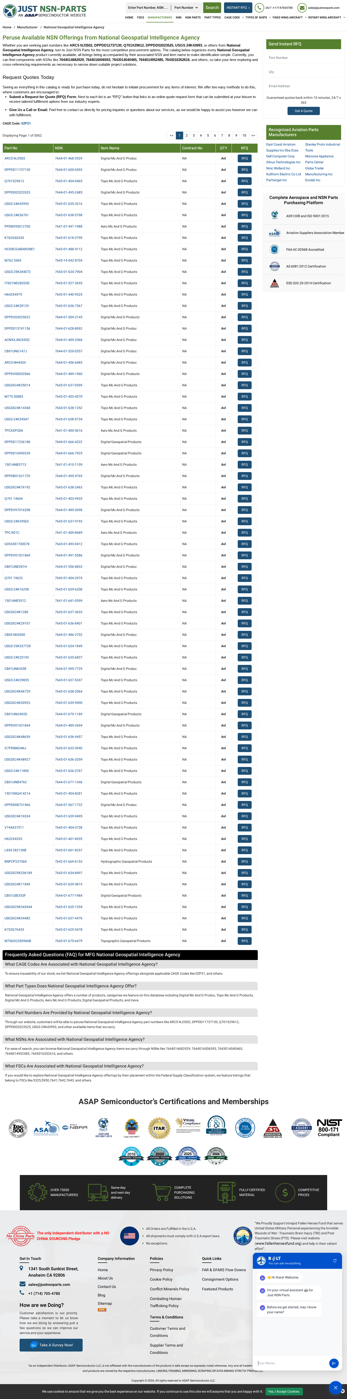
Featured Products (217, 1289)
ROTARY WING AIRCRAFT (324, 17)
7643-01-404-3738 (68, 827)
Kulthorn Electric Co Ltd (283, 174)
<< (172, 135)
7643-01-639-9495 (68, 816)
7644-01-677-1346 (68, 782)
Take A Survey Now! (56, 1345)
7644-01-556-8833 (68, 566)
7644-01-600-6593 (68, 169)
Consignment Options (220, 1279)
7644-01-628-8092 (68, 328)
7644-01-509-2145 (68, 317)
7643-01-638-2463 (68, 487)
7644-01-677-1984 (68, 895)
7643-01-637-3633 (68, 612)
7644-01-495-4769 (68, 476)
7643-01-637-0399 (68, 385)
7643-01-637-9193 (68, 521)
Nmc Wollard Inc (278, 168)
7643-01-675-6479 (68, 940)
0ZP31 (26, 123)
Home (129, 17)
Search (212, 7)
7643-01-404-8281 (68, 793)
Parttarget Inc (276, 180)
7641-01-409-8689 (68, 532)
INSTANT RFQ (237, 7)
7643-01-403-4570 (68, 396)
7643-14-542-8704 (68, 260)
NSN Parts (193, 17)
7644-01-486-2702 (68, 634)
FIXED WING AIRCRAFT (288, 17)
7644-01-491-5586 (68, 555)
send (334, 1363)
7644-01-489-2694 (68, 725)
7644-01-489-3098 (68, 510)
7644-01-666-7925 (68, 453)
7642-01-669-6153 (68, 861)
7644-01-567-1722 (68, 804)
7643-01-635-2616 (68, 203)
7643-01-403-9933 (68, 498)
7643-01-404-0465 (68, 181)
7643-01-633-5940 (68, 748)
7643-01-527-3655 (68, 283)
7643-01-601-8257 (68, 850)
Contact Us (107, 1287)
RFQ (244, 158)
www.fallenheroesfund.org (278, 1243)
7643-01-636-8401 (68, 623)
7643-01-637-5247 (68, 680)
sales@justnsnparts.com (49, 1284)
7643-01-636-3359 (68, 759)
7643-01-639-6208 (68, 589)
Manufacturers (160, 17)
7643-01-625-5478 (68, 929)
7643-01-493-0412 (68, 544)
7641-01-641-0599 (68, 600)
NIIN (179, 17)
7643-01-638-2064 (68, 691)
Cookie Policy (161, 1279)
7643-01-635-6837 (68, 657)
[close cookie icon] (343, 1391)
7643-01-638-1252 (68, 407)
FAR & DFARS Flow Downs (224, 1270)
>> (253, 135)
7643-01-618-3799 (68, 237)
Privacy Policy (161, 1270)
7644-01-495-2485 (68, 192)
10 (244, 135)
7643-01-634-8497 (68, 872)
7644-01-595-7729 (68, 668)
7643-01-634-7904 (68, 271)
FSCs (140, 17)
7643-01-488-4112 (68, 249)
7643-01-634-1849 (68, 646)
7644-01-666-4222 (68, 441)
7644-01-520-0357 (68, 351)
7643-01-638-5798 (68, 215)
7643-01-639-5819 (68, 884)
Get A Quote (304, 110)
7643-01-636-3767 (68, 770)
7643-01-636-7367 (68, 305)
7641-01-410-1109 (68, 464)
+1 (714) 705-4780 (44, 1293)
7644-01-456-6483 (68, 362)
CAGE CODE (232, 17)
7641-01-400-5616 (68, 430)
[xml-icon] (102, 1310)
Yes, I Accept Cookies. (284, 1391)
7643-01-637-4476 (68, 918)
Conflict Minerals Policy (169, 1289)
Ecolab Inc (312, 180)
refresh (335, 1261)
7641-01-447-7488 (68, 226)
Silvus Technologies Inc (283, 162)
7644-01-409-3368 (68, 339)
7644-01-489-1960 (68, 373)
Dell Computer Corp (280, 156)
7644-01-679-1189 (68, 714)
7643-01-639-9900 (68, 702)
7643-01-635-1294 (68, 906)
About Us (105, 1278)
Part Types (212, 17)
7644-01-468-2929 (68, 158)
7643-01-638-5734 (68, 419)
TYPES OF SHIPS (256, 17)
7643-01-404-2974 (68, 578)
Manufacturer (27, 27)
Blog (101, 1295)
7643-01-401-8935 (68, 838)
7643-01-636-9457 (68, 736)
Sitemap (107, 1303)
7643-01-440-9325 (68, 294)
